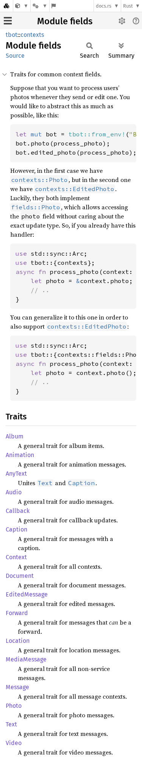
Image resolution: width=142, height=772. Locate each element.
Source (15, 55)
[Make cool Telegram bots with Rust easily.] (21, 6)
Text (11, 724)
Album (14, 436)
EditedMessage (27, 594)
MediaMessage (26, 659)
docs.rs (103, 6)
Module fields (64, 21)
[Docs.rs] (6, 6)
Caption (16, 529)
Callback (18, 510)
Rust (128, 6)
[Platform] (40, 6)
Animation (20, 455)
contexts (32, 34)
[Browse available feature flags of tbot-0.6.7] (54, 6)
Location (18, 640)
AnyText (16, 473)
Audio (14, 492)
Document (20, 575)
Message (17, 687)
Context (16, 557)
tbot (11, 34)
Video (14, 743)
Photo (14, 705)
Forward (17, 613)
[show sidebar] (8, 20)
